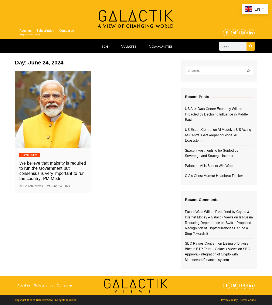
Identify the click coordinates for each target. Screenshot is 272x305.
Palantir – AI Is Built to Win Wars (209, 166)
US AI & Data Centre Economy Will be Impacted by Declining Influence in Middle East (216, 114)
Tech (104, 46)
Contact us (66, 30)
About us (25, 30)
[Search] (250, 46)
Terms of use (248, 300)
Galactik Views (33, 186)
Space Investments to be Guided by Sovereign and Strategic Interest (211, 153)
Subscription (45, 30)
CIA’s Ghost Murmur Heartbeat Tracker (214, 176)
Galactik (136, 284)
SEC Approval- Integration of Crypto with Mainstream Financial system (217, 254)
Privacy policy (229, 300)
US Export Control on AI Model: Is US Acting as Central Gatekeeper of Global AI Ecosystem (218, 135)
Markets (128, 46)
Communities (160, 46)
